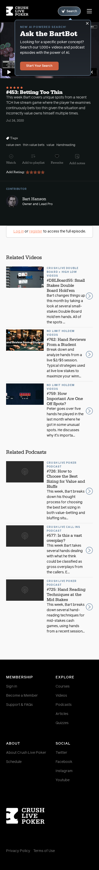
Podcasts (64, 705)
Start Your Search (39, 66)
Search (72, 11)
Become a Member (22, 695)
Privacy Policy (18, 851)
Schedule (14, 762)
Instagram (64, 771)
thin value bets (33, 145)
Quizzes (62, 723)
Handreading (65, 145)
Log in (18, 231)
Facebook (64, 762)
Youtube (63, 780)
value (50, 145)
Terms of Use (44, 851)
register (35, 231)
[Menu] (89, 11)
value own (13, 145)
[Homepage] (17, 11)
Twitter (61, 753)
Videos (61, 695)
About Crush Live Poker (26, 753)
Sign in (11, 686)
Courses (63, 686)
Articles (62, 714)
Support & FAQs (19, 705)
